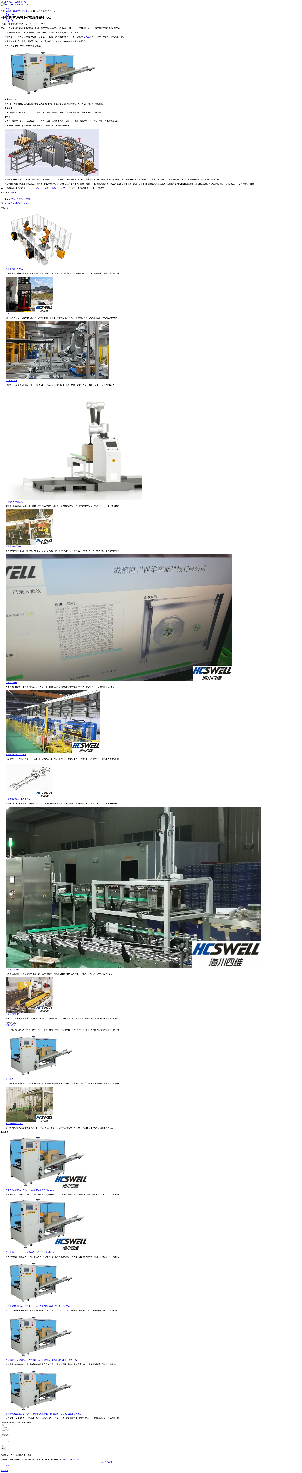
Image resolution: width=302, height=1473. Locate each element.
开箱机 (7, 37)
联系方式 (9, 21)
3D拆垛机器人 (11, 381)
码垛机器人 (10, 1025)
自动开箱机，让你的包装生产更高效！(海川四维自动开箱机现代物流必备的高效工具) (41, 1360)
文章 (7, 1441)
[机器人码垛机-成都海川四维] (13, 2)
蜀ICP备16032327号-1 (71, 1460)
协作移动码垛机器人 (14, 502)
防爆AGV (10, 314)
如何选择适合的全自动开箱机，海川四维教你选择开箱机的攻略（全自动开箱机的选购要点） (44, 1414)
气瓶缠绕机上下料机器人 (16, 755)
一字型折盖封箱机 (13, 1014)
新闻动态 (16, 11)
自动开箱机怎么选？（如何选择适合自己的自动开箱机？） (30, 1252)
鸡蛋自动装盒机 (12, 970)
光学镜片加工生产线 (14, 269)
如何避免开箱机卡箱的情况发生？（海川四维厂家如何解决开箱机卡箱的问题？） (40, 1306)
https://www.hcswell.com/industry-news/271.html (51, 188)
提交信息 (5, 1435)
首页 (7, 9)
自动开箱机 (10, 1079)
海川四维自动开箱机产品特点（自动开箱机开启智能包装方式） (32, 1190)
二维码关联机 (11, 683)
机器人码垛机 (106, 1462)
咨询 (7, 1466)
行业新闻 (25, 11)
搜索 (3, 1448)
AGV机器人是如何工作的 (19, 199)
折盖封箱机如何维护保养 (18, 203)
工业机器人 (10, 14)
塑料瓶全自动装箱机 (14, 1124)
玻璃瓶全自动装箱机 (14, 546)
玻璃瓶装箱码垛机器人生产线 (18, 799)
